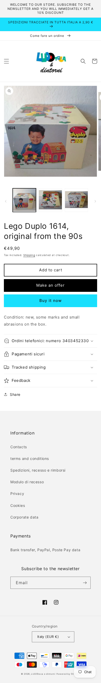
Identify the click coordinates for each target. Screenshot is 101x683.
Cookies (17, 505)
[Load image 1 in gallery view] (24, 200)
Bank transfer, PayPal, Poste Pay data (45, 550)
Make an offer (50, 285)
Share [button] (15, 394)
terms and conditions (29, 458)
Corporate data (24, 517)
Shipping (29, 255)
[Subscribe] (84, 583)
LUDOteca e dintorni (43, 674)
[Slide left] (5, 201)
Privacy (17, 493)
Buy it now (50, 300)
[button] (6, 61)
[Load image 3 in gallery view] (76, 200)
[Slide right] (95, 201)
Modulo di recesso (27, 482)
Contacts (18, 447)
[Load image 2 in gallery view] (50, 200)
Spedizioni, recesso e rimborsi (38, 470)
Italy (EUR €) (48, 636)
